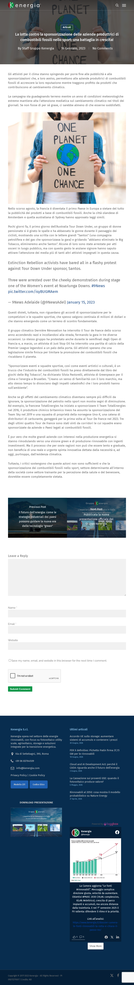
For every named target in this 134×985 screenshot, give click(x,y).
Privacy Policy (19, 775)
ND (30, 979)
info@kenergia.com (28, 768)
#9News (98, 285)
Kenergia (33, 976)
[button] (124, 5)
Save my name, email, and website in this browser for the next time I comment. (59, 660)
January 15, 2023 (81, 302)
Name (12, 607)
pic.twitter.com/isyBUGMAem (33, 291)
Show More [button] (96, 946)
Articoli (67, 27)
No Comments (102, 48)
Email (12, 624)
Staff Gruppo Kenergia (38, 48)
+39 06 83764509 (24, 761)
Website (13, 640)
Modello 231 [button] (19, 784)
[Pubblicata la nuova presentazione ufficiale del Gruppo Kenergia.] (96, 518)
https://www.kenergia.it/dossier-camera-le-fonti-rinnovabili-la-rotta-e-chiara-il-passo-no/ (95, 926)
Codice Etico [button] (38, 784)
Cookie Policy (37, 775)
